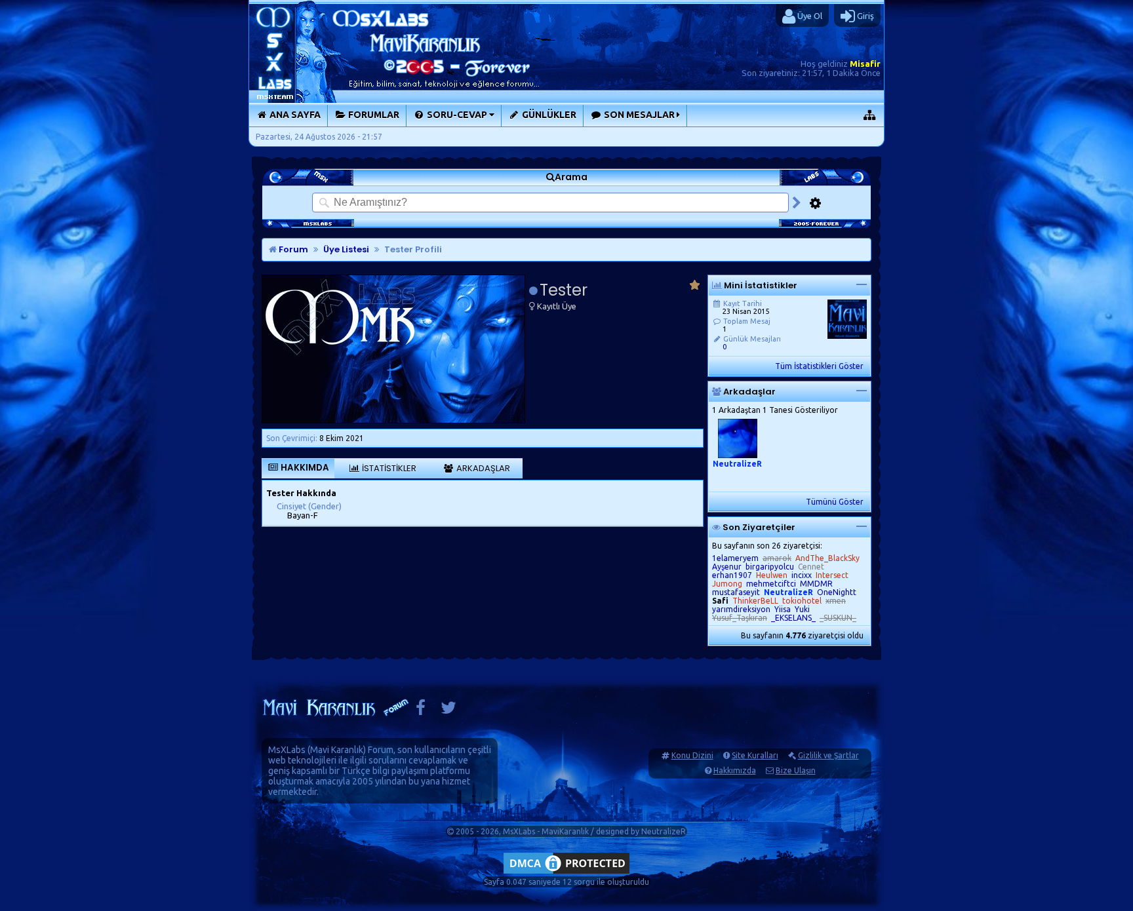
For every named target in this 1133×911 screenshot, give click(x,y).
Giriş (864, 15)
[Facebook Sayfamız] (420, 711)
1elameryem (735, 558)
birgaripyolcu (769, 566)
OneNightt (836, 592)
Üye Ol (808, 15)
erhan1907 (732, 575)
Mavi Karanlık (336, 750)
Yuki (802, 609)
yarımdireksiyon (741, 609)
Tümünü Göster (835, 501)
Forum (292, 249)
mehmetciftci (771, 583)
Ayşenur (727, 566)
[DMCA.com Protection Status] (566, 873)
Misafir (865, 63)
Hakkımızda (734, 770)
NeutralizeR (663, 831)
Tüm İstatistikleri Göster (819, 366)
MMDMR (816, 583)
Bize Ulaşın (796, 770)
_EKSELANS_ (793, 617)
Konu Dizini (692, 755)
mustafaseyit (736, 592)
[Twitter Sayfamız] (448, 711)
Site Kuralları (755, 755)
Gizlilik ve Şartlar (828, 755)
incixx (801, 575)
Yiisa (782, 609)
